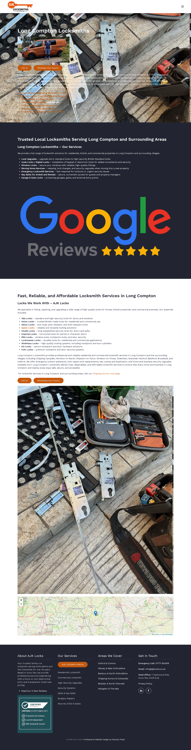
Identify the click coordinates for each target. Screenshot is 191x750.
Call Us (24, 68)
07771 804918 (162, 663)
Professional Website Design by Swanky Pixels (104, 739)
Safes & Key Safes (66, 693)
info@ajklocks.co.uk (155, 669)
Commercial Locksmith (69, 677)
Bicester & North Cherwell (111, 683)
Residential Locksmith (69, 672)
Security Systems (66, 688)
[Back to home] (20, 6)
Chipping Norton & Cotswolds (113, 678)
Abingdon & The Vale (108, 688)
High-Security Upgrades (70, 683)
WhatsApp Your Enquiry (47, 68)
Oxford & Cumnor (107, 663)
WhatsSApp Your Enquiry (48, 380)
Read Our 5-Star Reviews (34, 691)
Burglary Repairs (66, 698)
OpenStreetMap (167, 634)
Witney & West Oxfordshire (111, 668)
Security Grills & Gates (69, 703)
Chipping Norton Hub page (106, 373)
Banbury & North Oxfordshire (113, 673)
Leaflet (156, 634)
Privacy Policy (145, 683)
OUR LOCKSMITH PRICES (73, 665)
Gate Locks (37, 177)
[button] (182, 6)
